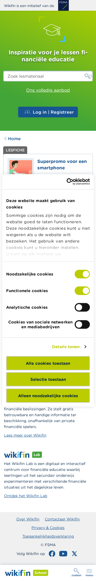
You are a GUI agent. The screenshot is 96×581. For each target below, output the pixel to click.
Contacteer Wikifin (62, 519)
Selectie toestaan (48, 379)
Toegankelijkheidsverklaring (48, 536)
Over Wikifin (27, 519)
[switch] (82, 290)
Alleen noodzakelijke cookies (48, 395)
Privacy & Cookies (48, 527)
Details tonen (65, 346)
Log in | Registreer (53, 112)
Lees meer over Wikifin (25, 435)
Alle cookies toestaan (48, 363)
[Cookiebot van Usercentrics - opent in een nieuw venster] (68, 181)
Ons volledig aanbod (48, 90)
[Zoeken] (87, 76)
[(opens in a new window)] (63, 5)
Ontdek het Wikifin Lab (25, 495)
